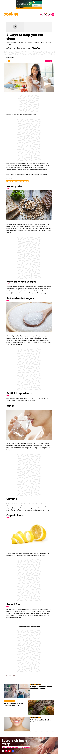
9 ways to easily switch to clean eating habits (41, 688)
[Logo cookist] (11, 14)
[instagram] (6, 751)
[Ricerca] (41, 14)
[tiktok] (3, 751)
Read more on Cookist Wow (29, 627)
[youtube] (9, 751)
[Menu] (52, 14)
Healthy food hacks (10, 675)
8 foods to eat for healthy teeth (41, 721)
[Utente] (49, 14)
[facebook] (13, 751)
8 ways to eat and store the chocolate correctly (15, 704)
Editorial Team (11, 57)
